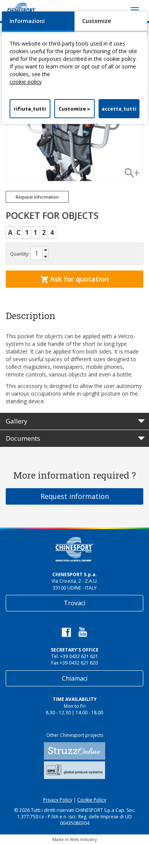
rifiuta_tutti (30, 108)
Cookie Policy (91, 800)
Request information (74, 496)
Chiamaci (74, 678)
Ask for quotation (78, 279)
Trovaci (74, 603)
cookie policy (26, 81)
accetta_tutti (119, 108)
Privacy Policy (57, 800)
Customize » (74, 108)
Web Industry (83, 839)
